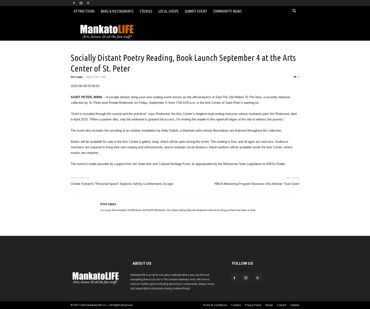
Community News (227, 11)
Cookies (236, 305)
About (269, 305)
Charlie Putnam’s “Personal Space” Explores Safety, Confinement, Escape (122, 184)
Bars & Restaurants (117, 11)
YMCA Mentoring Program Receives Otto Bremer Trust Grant (256, 184)
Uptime (294, 305)
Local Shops (168, 11)
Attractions (84, 11)
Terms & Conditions (215, 305)
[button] (294, 11)
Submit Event (196, 11)
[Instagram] (81, 3)
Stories (146, 11)
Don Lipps (77, 76)
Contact (281, 305)
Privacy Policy (253, 305)
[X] (88, 3)
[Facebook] (74, 3)
